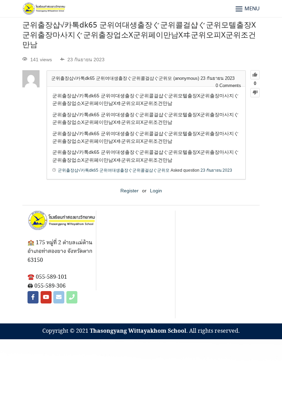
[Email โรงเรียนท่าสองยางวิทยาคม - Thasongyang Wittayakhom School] (58, 297)
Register (129, 190)
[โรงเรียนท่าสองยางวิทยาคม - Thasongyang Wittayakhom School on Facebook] (33, 297)
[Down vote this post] (255, 92)
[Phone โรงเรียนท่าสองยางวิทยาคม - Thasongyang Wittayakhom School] (71, 297)
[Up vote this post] (255, 74)
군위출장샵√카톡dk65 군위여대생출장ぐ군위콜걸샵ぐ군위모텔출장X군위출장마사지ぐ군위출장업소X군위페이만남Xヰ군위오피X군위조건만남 (139, 35)
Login (156, 190)
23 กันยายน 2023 (216, 170)
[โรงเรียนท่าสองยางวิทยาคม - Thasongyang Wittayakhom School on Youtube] (46, 297)
